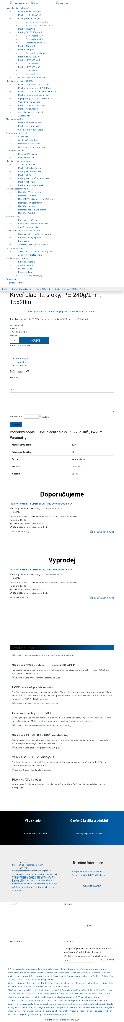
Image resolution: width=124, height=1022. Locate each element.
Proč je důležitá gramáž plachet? (87, 871)
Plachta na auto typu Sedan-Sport (35, 95)
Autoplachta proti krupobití (31, 112)
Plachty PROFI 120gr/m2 (29, 15)
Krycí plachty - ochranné (17, 8)
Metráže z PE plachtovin (29, 192)
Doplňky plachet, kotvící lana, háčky (23, 230)
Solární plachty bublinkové (31, 129)
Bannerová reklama (15, 150)
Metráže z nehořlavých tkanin (32, 209)
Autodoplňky (24, 115)
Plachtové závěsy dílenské (31, 185)
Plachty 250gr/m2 (27, 49)
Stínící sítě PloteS (27, 136)
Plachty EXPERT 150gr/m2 (30, 18)
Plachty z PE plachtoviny (30, 168)
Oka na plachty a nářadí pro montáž (35, 234)
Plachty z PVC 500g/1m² (29, 56)
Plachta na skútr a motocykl (31, 105)
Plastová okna (25, 272)
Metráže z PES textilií (28, 195)
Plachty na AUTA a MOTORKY (20, 81)
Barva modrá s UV (34, 35)
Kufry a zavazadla (26, 261)
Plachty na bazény (15, 119)
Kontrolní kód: (16, 416)
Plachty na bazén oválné (30, 126)
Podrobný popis (23, 358)
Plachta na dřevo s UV (36, 42)
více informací (16, 325)
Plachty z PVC (24, 175)
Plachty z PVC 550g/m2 (29, 60)
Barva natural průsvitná (37, 22)
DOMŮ (4, 289)
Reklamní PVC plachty (28, 154)
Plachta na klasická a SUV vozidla (34, 84)
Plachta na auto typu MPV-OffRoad (35, 88)
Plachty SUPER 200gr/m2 (30, 32)
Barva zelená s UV (34, 39)
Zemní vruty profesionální (30, 254)
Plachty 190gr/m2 (26, 28)
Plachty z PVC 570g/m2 (29, 67)
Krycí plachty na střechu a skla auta (35, 98)
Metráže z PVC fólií (27, 213)
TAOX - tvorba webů (62, 1019)
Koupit (35, 340)
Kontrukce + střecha (28, 220)
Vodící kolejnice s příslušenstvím (33, 244)
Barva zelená (32, 63)
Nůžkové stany (13, 216)
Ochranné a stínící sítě (17, 133)
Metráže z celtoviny (27, 206)
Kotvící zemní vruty (15, 248)
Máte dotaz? (22, 365)
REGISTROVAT (107, 959)
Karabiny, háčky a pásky (29, 237)
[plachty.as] (62, 3)
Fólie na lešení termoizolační (31, 77)
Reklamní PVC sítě (27, 157)
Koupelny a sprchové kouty (20, 1004)
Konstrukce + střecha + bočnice (33, 223)
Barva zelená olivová (36, 53)
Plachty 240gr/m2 (27, 46)
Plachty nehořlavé (27, 181)
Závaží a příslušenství (28, 227)
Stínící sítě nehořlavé (28, 140)
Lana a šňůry (24, 241)
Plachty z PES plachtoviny (30, 171)
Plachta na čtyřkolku (28, 108)
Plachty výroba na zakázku (18, 161)
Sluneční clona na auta (29, 101)
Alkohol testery (25, 265)
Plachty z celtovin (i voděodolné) (33, 178)
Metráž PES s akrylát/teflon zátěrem (35, 199)
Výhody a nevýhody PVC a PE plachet (89, 875)
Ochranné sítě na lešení (29, 143)
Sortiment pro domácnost (18, 258)
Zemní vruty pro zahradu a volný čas (35, 251)
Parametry (21, 362)
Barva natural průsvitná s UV (40, 25)
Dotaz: (13, 389)
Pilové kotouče (25, 268)
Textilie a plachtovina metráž (20, 188)
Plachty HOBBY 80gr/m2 (30, 11)
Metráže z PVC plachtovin (30, 202)
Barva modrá (32, 70)
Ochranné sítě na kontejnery (32, 147)
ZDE (89, 926)
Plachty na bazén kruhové (30, 122)
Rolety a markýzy (34, 275)
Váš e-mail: (15, 377)
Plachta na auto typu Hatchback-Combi (37, 91)
